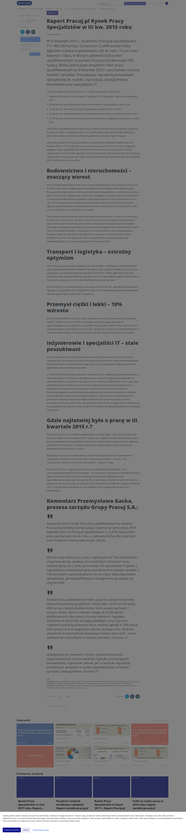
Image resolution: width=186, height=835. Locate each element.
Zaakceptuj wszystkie (11, 830)
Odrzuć (26, 830)
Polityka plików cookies (41, 830)
